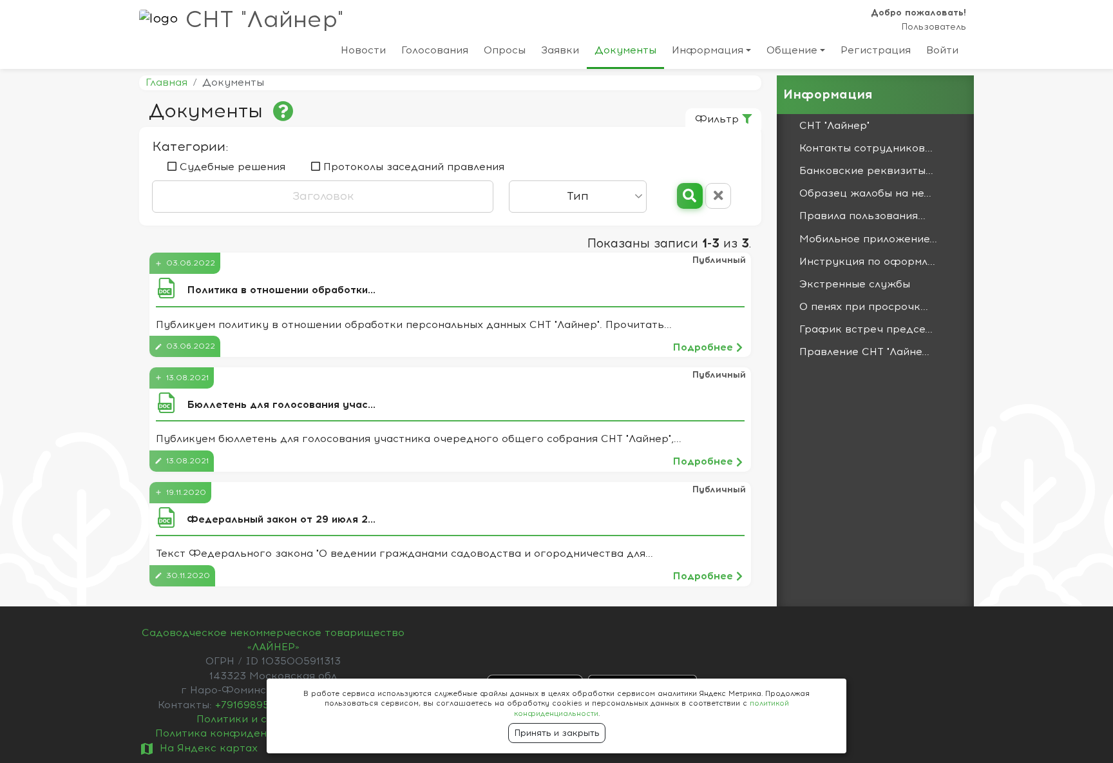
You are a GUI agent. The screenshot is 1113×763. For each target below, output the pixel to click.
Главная (166, 82)
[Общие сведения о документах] (283, 112)
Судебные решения (230, 167)
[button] (711, 53)
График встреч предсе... (866, 329)
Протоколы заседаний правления (412, 167)
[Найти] (690, 196)
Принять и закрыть (557, 733)
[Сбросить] (718, 196)
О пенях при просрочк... (863, 307)
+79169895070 (253, 705)
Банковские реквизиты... (866, 171)
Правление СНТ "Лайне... (864, 352)
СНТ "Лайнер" (264, 20)
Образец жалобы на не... (865, 193)
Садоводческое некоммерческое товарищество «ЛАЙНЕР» (273, 640)
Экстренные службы (854, 284)
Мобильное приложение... (868, 239)
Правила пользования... (862, 216)
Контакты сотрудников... (866, 148)
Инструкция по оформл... (867, 262)
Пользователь (933, 27)
